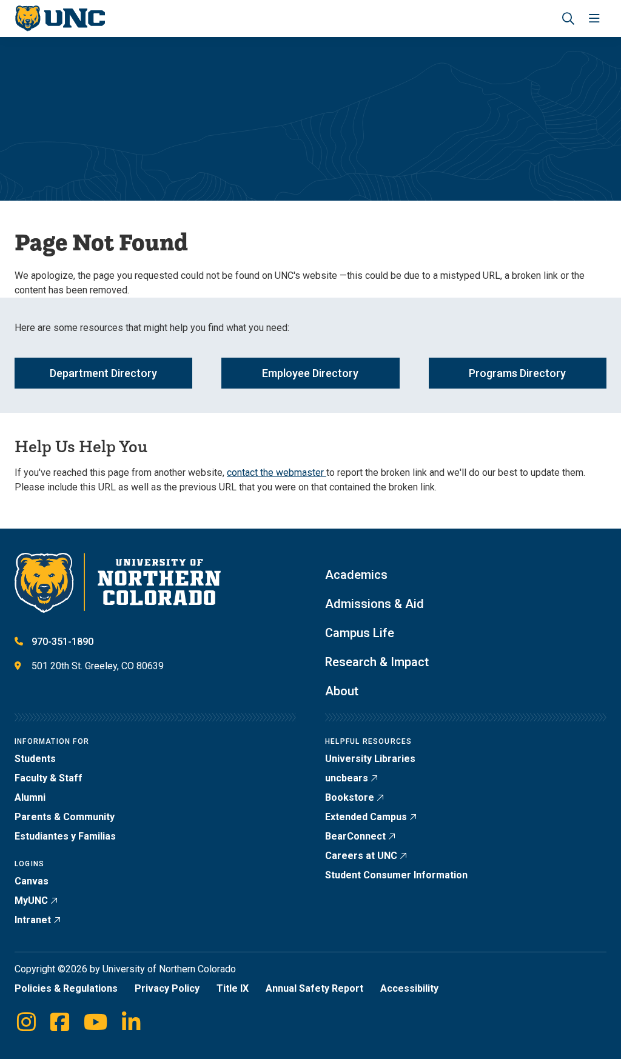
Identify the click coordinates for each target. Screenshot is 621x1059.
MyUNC (31, 900)
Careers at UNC (361, 855)
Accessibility (409, 988)
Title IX (233, 988)
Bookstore (349, 797)
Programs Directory (517, 373)
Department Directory (103, 373)
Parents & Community (65, 817)
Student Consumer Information (396, 875)
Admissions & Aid (374, 603)
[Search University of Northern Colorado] (568, 18)
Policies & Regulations (66, 988)
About (341, 691)
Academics (356, 574)
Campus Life (359, 633)
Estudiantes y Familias (65, 836)
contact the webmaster (276, 472)
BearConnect (355, 836)
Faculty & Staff (48, 778)
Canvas (32, 881)
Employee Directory (310, 373)
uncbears (346, 778)
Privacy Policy (167, 988)
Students (35, 758)
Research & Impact (377, 662)
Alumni (30, 797)
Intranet (33, 920)
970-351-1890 (62, 641)
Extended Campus (366, 817)
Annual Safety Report (314, 988)
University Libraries (370, 758)
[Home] (60, 18)
